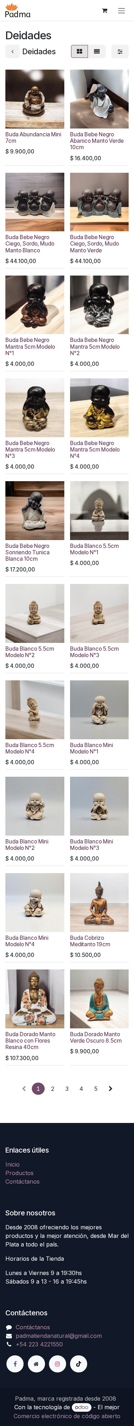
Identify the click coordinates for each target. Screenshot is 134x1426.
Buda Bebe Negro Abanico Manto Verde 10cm (97, 141)
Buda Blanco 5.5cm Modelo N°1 (94, 549)
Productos (19, 1172)
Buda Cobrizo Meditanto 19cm (90, 941)
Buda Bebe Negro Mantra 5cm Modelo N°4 (95, 449)
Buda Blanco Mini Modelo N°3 (91, 844)
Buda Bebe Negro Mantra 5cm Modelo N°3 (30, 449)
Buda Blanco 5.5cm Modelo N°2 (29, 652)
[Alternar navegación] (121, 10)
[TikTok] (78, 1363)
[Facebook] (15, 1363)
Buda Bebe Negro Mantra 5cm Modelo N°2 (95, 346)
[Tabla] (79, 51)
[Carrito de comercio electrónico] (104, 10)
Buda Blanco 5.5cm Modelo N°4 (29, 748)
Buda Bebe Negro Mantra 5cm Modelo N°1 (30, 346)
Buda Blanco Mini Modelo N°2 (26, 844)
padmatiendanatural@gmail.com (59, 1335)
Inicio (12, 1164)
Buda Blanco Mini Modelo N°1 (91, 748)
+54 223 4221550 (39, 1344)
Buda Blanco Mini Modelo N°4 (26, 941)
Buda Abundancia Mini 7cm (33, 137)
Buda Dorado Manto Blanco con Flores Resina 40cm (30, 1040)
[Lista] (97, 51)
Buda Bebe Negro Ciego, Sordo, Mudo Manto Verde (94, 243)
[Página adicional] (36, 1363)
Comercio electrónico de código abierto (67, 1416)
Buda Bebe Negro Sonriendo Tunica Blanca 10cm (27, 552)
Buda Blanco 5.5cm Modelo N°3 (94, 652)
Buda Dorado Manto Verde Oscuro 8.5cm (95, 1037)
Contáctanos (22, 1181)
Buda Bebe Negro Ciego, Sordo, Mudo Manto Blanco (29, 243)
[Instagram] (57, 1363)
